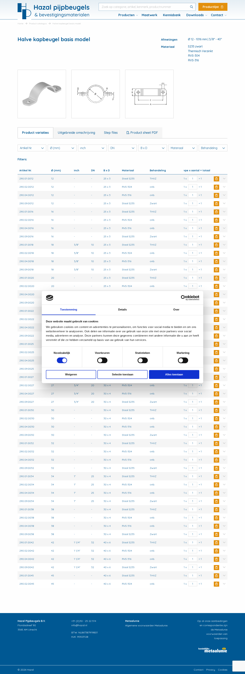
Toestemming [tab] (68, 309)
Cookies (222, 669)
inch (83, 148)
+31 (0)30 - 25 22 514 (83, 621)
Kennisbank (172, 15)
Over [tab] (176, 309)
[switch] (102, 360)
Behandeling (209, 148)
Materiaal (177, 148)
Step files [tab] (111, 133)
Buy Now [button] (216, 178)
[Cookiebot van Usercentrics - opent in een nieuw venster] (183, 297)
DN (112, 148)
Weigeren (71, 374)
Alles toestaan (174, 374)
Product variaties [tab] (35, 133)
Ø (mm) (55, 148)
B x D (144, 148)
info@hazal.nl (79, 625)
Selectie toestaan (122, 374)
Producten (126, 15)
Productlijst (211, 7)
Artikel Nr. (26, 148)
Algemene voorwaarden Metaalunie (146, 625)
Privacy (210, 669)
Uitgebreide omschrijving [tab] (76, 133)
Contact (217, 15)
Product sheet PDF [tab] (143, 133)
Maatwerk (149, 15)
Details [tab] (122, 309)
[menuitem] (127, 15)
